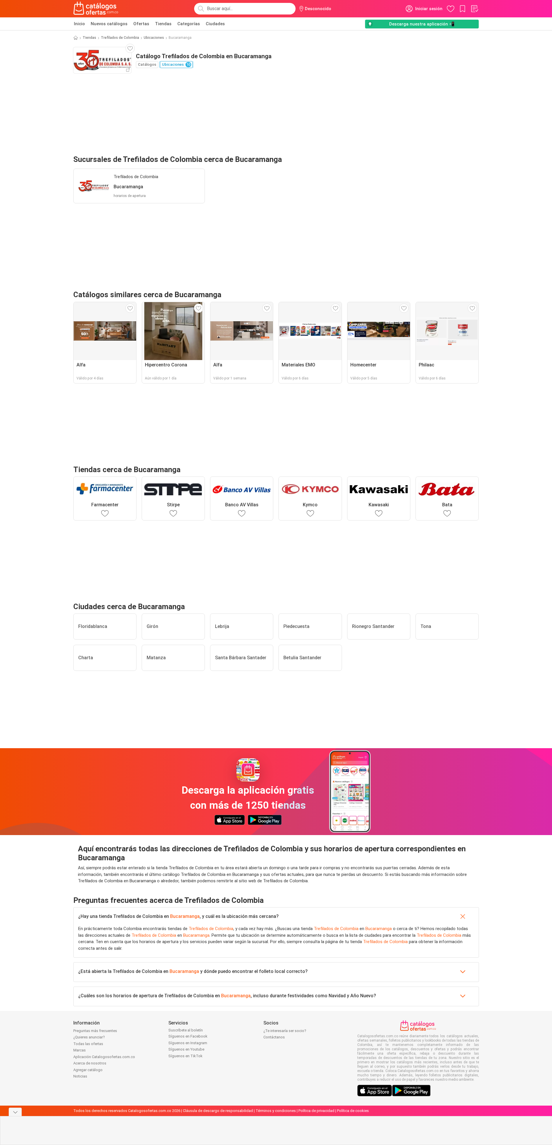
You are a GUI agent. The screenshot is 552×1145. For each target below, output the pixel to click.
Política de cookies (353, 1111)
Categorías (188, 23)
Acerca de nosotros (89, 1063)
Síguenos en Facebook (187, 1036)
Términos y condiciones (276, 1111)
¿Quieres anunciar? (89, 1037)
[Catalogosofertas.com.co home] (96, 8)
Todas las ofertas (88, 1044)
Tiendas (163, 23)
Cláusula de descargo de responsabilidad (218, 1111)
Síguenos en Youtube (186, 1049)
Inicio (79, 23)
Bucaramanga (185, 916)
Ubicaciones (154, 38)
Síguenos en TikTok (185, 1056)
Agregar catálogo (88, 1070)
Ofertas (141, 23)
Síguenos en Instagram (187, 1043)
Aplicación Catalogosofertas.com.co (104, 1057)
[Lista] (474, 8)
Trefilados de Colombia (120, 38)
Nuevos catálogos (109, 23)
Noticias (80, 1076)
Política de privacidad (316, 1111)
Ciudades (215, 23)
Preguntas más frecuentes (95, 1031)
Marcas (79, 1050)
